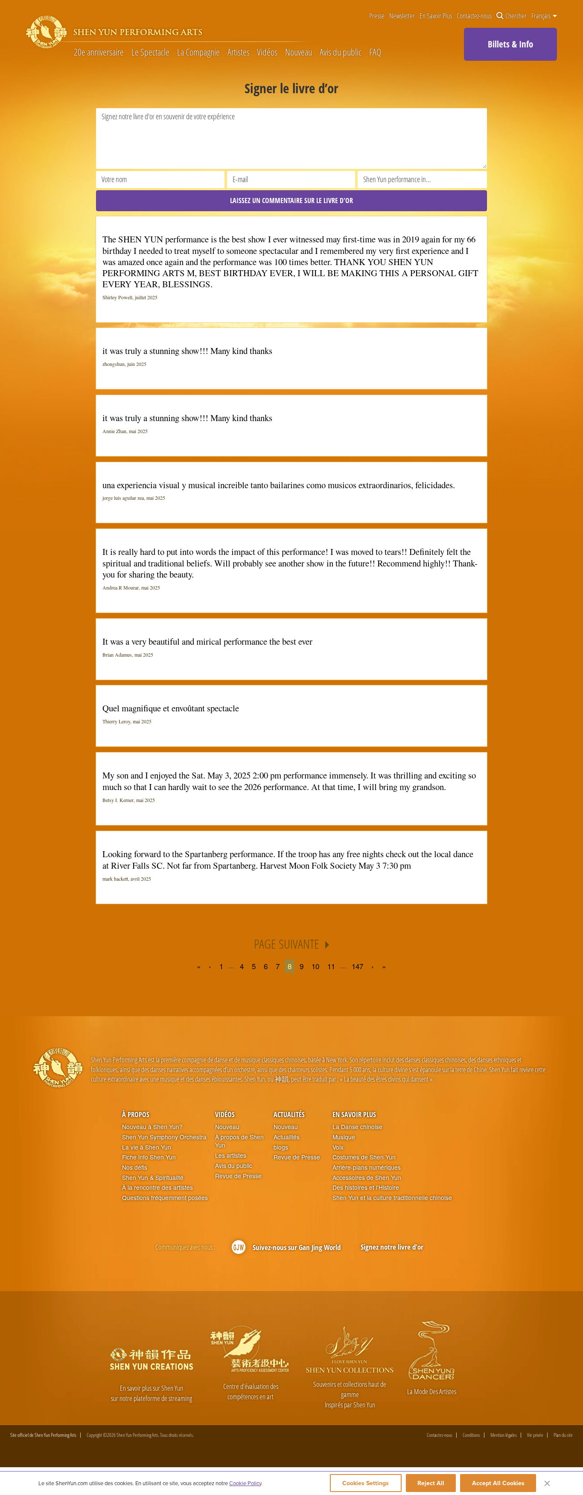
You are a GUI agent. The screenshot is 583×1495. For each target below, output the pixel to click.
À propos (135, 1114)
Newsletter (402, 16)
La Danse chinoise (357, 1127)
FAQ (375, 52)
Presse (377, 16)
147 (357, 966)
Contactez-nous (474, 16)
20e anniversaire (99, 52)
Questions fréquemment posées (165, 1198)
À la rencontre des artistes (157, 1187)
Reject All (430, 1483)
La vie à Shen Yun (146, 1147)
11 (331, 966)
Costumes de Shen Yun (364, 1157)
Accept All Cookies (498, 1483)
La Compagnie (198, 52)
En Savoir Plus (436, 16)
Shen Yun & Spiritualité (153, 1178)
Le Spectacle (150, 52)
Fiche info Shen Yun (149, 1157)
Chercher (516, 16)
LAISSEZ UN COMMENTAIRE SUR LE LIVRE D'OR (291, 200)
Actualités (289, 1114)
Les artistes (230, 1155)
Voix (338, 1147)
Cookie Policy (245, 1483)
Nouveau (298, 52)
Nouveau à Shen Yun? (152, 1127)
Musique (343, 1137)
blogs (281, 1147)
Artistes (238, 52)
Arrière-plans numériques (366, 1167)
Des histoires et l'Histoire (365, 1187)
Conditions (471, 1435)
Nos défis (134, 1167)
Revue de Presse (238, 1176)
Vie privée (535, 1435)
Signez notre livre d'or (392, 1247)
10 (315, 966)
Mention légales (503, 1435)
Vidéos (267, 52)
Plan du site (563, 1435)
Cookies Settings (365, 1483)
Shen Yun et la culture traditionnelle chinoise (392, 1198)
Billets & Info (510, 44)
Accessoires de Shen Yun (366, 1178)
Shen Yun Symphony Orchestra (164, 1137)
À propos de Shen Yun (239, 1141)
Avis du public (340, 52)
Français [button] (541, 15)
